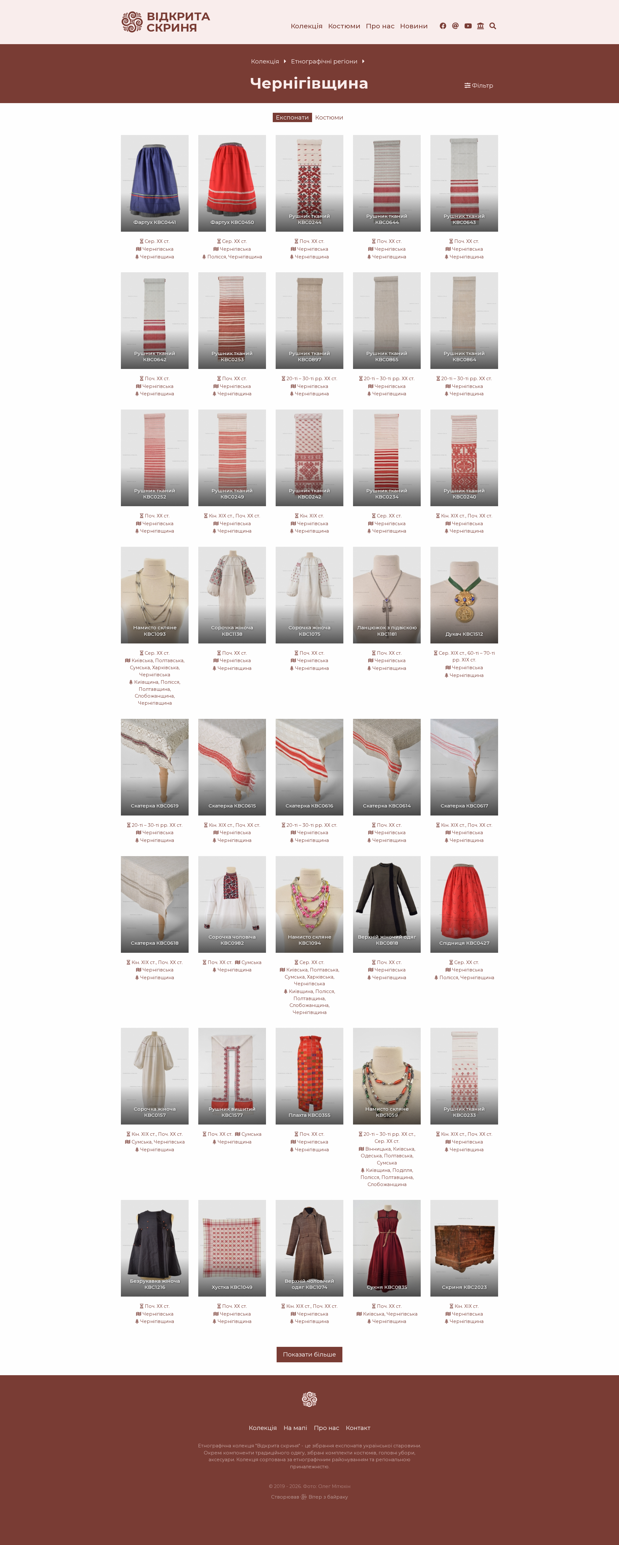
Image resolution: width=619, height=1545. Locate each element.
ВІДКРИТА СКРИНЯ (171, 22)
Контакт (358, 1428)
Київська (142, 660)
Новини (414, 26)
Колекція (307, 26)
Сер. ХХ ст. (157, 241)
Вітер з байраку (328, 1497)
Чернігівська (157, 249)
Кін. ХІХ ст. (221, 516)
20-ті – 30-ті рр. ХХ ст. (312, 378)
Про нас (380, 26)
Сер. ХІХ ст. (452, 653)
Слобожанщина (154, 696)
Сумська (140, 668)
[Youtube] (468, 26)
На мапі (295, 1428)
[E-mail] (455, 26)
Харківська (165, 668)
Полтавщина (154, 689)
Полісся (216, 257)
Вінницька (378, 1149)
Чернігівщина (157, 257)
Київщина (146, 682)
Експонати (292, 117)
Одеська (371, 1156)
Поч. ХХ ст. (312, 241)
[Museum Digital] (480, 26)
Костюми (344, 26)
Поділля (402, 1170)
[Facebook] (443, 26)
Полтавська (169, 660)
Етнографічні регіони (324, 61)
